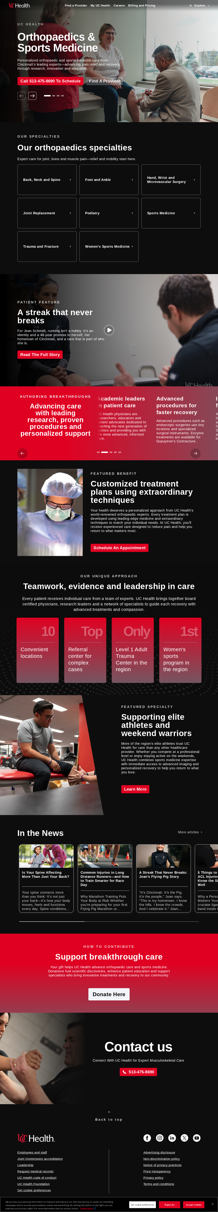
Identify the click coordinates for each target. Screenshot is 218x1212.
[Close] (212, 1204)
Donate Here (109, 994)
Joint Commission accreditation (40, 1159)
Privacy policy (153, 1177)
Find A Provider (104, 88)
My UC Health (100, 5)
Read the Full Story (40, 354)
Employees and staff (32, 1152)
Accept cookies (194, 1204)
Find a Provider (76, 5)
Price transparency (157, 1171)
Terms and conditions (158, 1184)
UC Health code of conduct (36, 1177)
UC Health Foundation (33, 1184)
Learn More (135, 789)
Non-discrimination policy (161, 1159)
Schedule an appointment (120, 547)
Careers (119, 5)
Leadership (25, 1165)
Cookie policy (86, 1208)
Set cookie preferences (142, 1204)
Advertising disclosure (159, 1152)
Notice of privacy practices (162, 1165)
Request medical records (35, 1171)
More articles (188, 832)
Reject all (169, 1204)
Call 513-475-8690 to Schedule (50, 88)
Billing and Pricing (141, 5)
